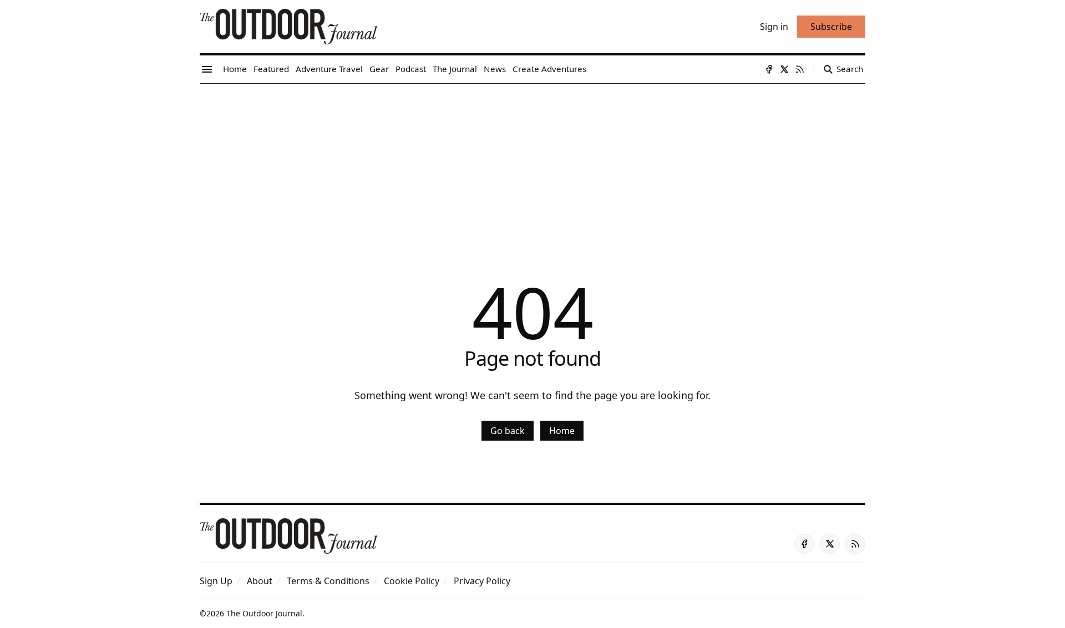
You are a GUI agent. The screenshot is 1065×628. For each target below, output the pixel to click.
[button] (216, 581)
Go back (507, 431)
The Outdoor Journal (264, 613)
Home (562, 431)
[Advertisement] (532, 166)
